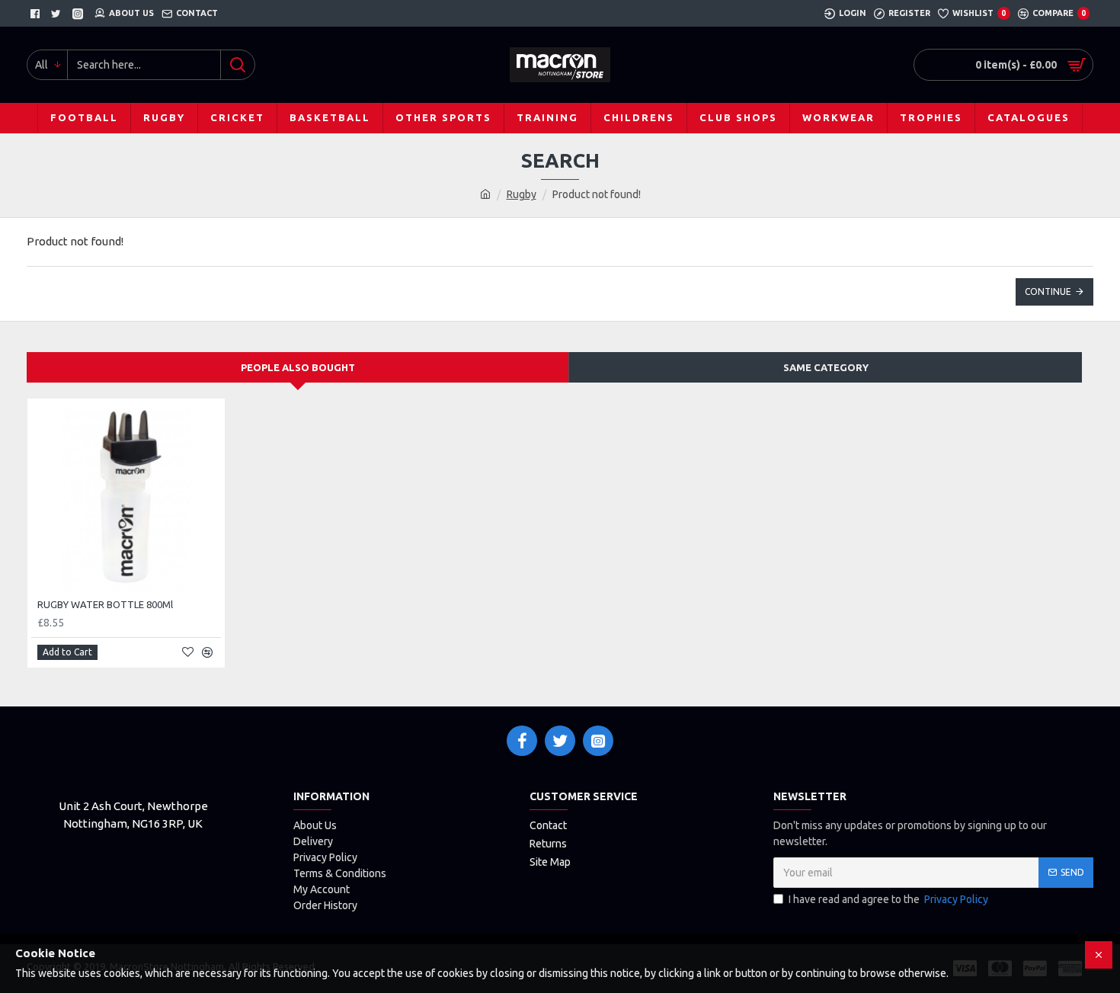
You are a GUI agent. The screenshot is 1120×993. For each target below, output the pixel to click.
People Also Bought (298, 367)
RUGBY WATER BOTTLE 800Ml (105, 604)
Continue (1048, 291)
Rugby (521, 194)
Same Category (826, 367)
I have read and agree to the (888, 899)
